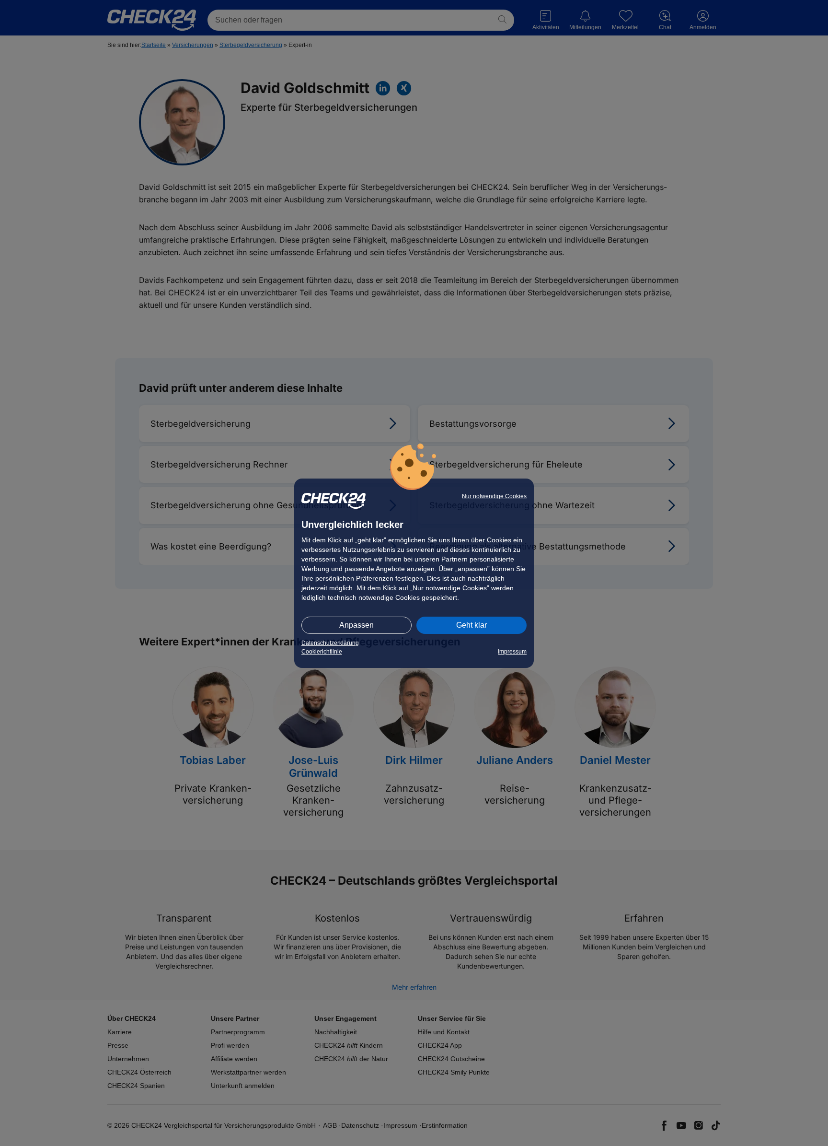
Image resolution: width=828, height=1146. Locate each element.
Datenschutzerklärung (330, 643)
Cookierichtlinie (321, 651)
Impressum (512, 651)
